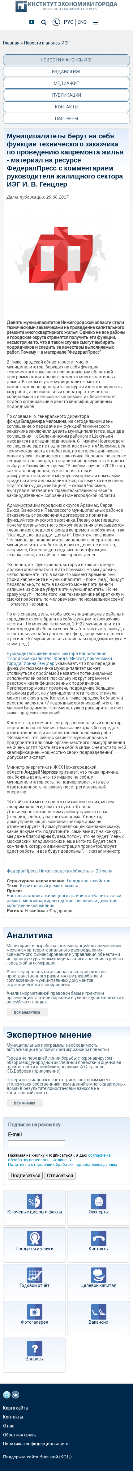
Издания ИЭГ (66, 71)
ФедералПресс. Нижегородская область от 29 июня (60, 870)
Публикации (66, 95)
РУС (68, 22)
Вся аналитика (27, 1012)
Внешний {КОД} (56, 1456)
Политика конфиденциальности (36, 1443)
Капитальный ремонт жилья (49, 885)
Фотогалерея (34, 1322)
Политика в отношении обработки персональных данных (62, 1164)
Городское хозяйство (88, 880)
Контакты (66, 106)
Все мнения (24, 1103)
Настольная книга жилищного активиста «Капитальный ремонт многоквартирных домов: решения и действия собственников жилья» (64, 900)
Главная (11, 42)
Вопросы (35, 1358)
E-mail (15, 1134)
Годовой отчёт (34, 1285)
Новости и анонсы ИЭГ (47, 42)
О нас (8, 1425)
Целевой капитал (98, 1285)
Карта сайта (15, 1408)
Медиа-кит (66, 83)
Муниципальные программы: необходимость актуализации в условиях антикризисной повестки (57, 1047)
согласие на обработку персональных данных (59, 1157)
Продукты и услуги (35, 1248)
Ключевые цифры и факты (34, 1211)
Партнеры (66, 118)
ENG (82, 22)
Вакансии (98, 1322)
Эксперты (99, 1211)
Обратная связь (19, 1434)
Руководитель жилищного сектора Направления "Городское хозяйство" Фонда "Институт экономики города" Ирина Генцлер (59, 658)
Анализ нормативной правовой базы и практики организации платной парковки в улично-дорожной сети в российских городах (65, 997)
